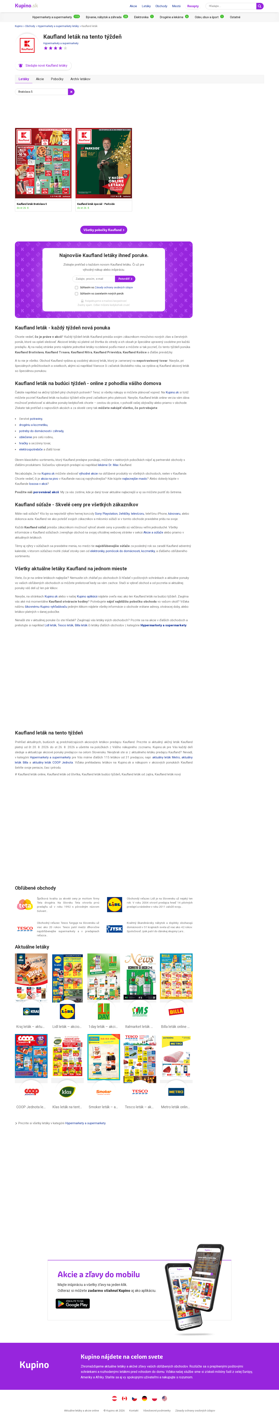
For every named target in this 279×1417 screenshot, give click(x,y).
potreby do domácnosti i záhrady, (41, 431)
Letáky (146, 6)
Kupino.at (115, 1399)
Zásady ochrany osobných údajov (114, 287)
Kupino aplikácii (87, 596)
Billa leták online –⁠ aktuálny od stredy (176, 992)
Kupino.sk (172, 392)
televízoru (137, 513)
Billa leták (81, 625)
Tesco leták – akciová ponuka (140, 1072)
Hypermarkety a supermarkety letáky (58, 26)
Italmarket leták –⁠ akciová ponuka (140, 992)
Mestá (176, 6)
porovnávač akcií (46, 492)
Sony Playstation (106, 513)
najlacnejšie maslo (134, 479)
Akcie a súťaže (153, 532)
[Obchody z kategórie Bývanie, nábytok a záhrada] (107, 17)
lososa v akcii (38, 484)
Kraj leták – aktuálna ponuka (31, 992)
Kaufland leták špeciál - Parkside (104, 169)
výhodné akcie (88, 473)
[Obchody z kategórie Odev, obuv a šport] (209, 17)
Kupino (18, 26)
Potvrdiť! (124, 279)
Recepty (193, 6)
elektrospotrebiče (31, 449)
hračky (23, 443)
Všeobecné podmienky (157, 1410)
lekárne (103, 465)
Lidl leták (50, 625)
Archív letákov (80, 79)
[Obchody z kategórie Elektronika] (144, 17)
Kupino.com (165, 1399)
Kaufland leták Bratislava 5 (43, 169)
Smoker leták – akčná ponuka (103, 1072)
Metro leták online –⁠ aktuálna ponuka (176, 1072)
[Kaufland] (27, 46)
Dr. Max (113, 465)
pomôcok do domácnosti (123, 551)
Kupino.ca (125, 1399)
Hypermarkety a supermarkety (60, 43)
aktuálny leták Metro (166, 757)
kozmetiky (148, 551)
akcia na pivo (49, 479)
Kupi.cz (135, 1399)
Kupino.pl (155, 1399)
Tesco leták (65, 625)
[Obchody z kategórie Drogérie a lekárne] (174, 17)
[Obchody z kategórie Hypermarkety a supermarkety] (56, 17)
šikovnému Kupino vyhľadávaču (46, 607)
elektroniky (97, 551)
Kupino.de (145, 1399)
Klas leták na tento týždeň (67, 1072)
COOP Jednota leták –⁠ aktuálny (31, 1072)
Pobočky (57, 79)
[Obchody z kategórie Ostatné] (235, 17)
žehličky (124, 513)
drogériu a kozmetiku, (33, 425)
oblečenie (25, 437)
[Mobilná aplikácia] (73, 1304)
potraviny (36, 419)
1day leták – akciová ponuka (103, 992)
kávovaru (174, 513)
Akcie (133, 6)
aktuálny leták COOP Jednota (52, 762)
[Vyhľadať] (260, 6)
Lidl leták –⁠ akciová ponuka (67, 992)
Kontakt (133, 1410)
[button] (45, 48)
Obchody (161, 6)
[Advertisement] (104, 110)
